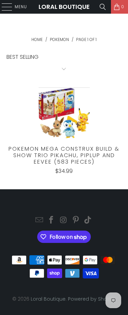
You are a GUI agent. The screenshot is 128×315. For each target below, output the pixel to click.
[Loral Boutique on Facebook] (51, 220)
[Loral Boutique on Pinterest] (76, 220)
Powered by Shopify (92, 299)
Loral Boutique (64, 6)
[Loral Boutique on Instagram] (64, 220)
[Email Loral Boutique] (39, 220)
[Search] (102, 7)
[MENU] (3, 7)
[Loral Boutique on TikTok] (88, 220)
